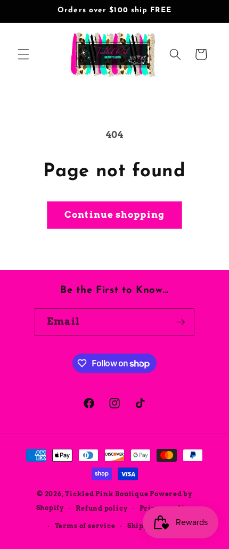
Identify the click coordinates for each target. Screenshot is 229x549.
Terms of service (85, 526)
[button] (23, 54)
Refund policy (101, 508)
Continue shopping (114, 214)
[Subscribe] (180, 322)
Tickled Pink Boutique (106, 494)
